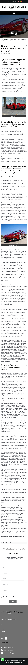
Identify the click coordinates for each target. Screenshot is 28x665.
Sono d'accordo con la (12, 596)
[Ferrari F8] (14, 105)
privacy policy (18, 596)
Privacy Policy (9, 662)
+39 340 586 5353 (8, 647)
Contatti (3, 631)
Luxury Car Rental (5, 39)
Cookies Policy (18, 662)
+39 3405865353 (12, 1)
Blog (11, 39)
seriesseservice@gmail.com (11, 653)
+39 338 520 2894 (8, 650)
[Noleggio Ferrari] (14, 234)
